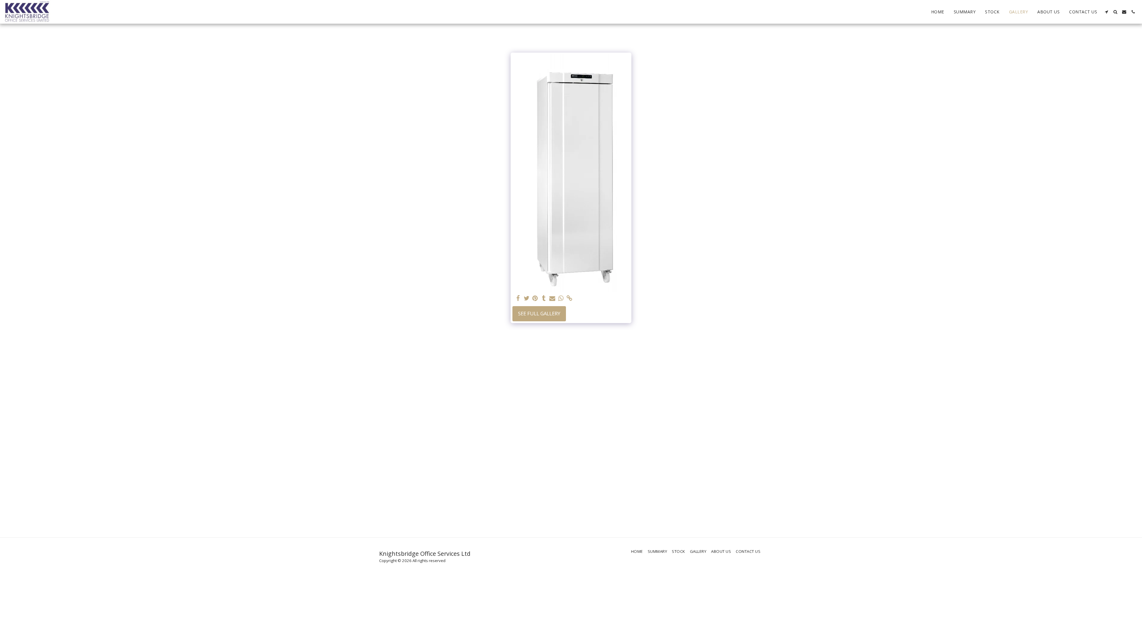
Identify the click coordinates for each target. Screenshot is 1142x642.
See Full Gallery (539, 313)
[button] (1106, 12)
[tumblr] (544, 298)
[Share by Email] (552, 298)
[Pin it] (535, 298)
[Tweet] (526, 298)
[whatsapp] (561, 298)
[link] (570, 298)
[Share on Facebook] (518, 298)
